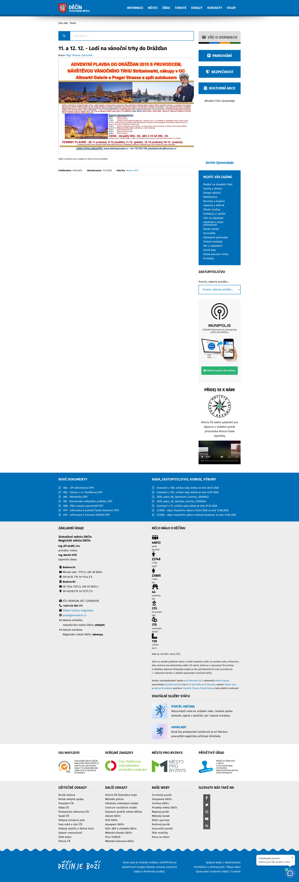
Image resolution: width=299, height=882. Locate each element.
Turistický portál (161, 794)
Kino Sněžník (113, 836)
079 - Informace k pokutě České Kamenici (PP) (91, 510)
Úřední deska (211, 228)
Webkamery (210, 196)
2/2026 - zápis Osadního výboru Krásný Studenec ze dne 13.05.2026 (196, 515)
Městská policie (114, 799)
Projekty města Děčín (164, 807)
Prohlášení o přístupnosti (209, 867)
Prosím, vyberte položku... (214, 281)
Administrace (233, 862)
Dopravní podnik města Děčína (123, 811)
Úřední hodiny (211, 209)
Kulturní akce (221, 88)
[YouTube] (206, 819)
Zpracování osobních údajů (212, 871)
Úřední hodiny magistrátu (78, 610)
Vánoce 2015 (132, 170)
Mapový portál (160, 811)
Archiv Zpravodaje (220, 163)
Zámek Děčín (113, 815)
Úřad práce (64, 836)
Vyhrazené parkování (215, 237)
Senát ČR (63, 815)
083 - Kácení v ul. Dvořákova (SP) (82, 492)
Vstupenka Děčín (162, 799)
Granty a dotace (212, 188)
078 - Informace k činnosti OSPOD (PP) (86, 515)
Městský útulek (161, 815)
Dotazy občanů (212, 192)
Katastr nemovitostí (70, 832)
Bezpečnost (221, 72)
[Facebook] (206, 798)
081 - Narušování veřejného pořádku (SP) (87, 501)
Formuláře (209, 233)
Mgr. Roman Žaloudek (79, 55)
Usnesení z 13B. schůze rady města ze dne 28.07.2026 (188, 487)
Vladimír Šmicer (191, 688)
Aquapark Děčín (114, 824)
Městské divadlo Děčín (118, 832)
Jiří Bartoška (195, 684)
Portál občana (66, 794)
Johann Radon (222, 680)
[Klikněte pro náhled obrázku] (126, 105)
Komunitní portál (162, 828)
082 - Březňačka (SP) (75, 496)
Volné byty (209, 249)
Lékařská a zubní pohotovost (213, 223)
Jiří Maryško (209, 684)
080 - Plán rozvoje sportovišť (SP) (83, 505)
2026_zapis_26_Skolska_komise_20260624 (181, 501)
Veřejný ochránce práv (71, 820)
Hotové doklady (212, 241)
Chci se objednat (213, 217)
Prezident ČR (66, 803)
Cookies (236, 871)
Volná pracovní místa (215, 254)
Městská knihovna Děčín (119, 841)
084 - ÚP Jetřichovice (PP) (78, 487)
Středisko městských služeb (121, 803)
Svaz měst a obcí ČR (70, 824)
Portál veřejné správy (70, 799)
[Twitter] (206, 805)
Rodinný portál (161, 824)
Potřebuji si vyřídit (214, 213)
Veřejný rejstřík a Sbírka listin (76, 828)
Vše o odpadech (221, 37)
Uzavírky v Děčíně (213, 205)
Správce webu (214, 862)
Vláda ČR (63, 807)
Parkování (221, 56)
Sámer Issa (230, 684)
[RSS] (206, 826)
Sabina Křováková (163, 688)
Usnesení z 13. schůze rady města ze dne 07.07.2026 (187, 505)
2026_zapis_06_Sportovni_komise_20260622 (183, 496)
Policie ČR (64, 841)
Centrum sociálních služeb (121, 807)
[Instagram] (206, 812)
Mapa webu (234, 867)
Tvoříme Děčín (160, 803)
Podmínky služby (154, 871)
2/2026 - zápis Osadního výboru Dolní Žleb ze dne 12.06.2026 (193, 510)
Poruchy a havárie (214, 201)
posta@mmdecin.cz (74, 615)
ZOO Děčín (111, 820)
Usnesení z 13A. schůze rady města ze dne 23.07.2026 (188, 492)
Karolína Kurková (173, 684)
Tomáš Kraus (206, 688)
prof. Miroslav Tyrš (193, 680)
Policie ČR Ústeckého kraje (121, 794)
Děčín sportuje (160, 820)
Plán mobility (160, 832)
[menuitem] (137, 6)
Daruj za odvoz (160, 836)
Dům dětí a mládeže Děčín (121, 828)
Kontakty (208, 258)
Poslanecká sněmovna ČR (73, 811)
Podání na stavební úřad (217, 184)
